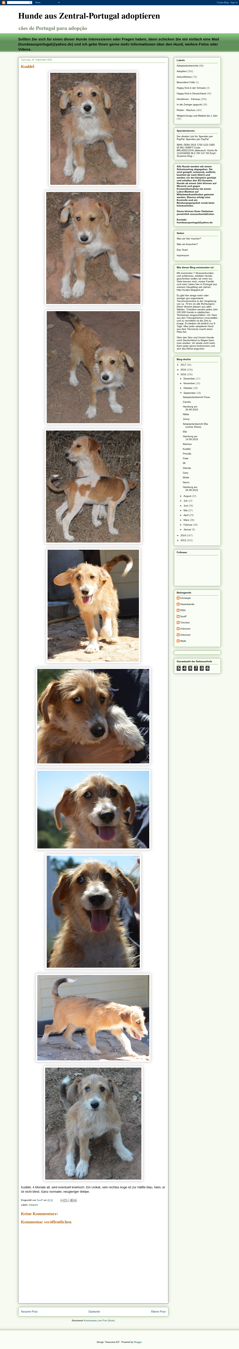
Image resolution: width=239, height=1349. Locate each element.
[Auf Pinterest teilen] (75, 1200)
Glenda (187, 468)
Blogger (138, 1342)
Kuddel (187, 449)
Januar (188, 529)
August (188, 496)
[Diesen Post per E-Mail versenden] (62, 1200)
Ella (185, 431)
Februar (188, 524)
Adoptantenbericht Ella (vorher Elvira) (195, 425)
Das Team (182, 249)
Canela (187, 401)
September (190, 393)
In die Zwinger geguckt (189, 104)
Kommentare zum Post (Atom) (99, 1320)
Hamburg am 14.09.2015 (190, 438)
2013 (184, 540)
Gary (185, 472)
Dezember (190, 378)
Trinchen (185, 622)
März (187, 520)
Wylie (183, 640)
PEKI (183, 610)
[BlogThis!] (65, 1200)
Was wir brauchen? (187, 244)
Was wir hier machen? (189, 238)
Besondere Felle (186, 82)
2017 (184, 364)
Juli (186, 500)
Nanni (186, 482)
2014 (184, 535)
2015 (184, 374)
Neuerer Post (29, 1311)
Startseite (94, 1311)
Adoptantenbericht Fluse (196, 397)
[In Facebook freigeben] (72, 1200)
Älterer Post (158, 1311)
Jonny (186, 419)
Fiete (185, 458)
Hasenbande (187, 604)
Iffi (184, 463)
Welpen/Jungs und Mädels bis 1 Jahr (197, 115)
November (190, 383)
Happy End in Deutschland (191, 93)
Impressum (183, 255)
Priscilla (187, 453)
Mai (186, 510)
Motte (186, 477)
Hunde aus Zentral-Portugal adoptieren (89, 15)
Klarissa (187, 444)
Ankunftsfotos (184, 76)
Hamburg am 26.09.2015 (190, 408)
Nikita (186, 414)
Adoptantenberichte (187, 65)
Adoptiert (33, 1205)
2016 (184, 369)
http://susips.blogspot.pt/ (190, 289)
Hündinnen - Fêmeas (188, 99)
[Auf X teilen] (68, 1200)
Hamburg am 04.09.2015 (190, 488)
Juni (186, 505)
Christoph (185, 598)
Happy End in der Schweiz (191, 87)
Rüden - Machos (186, 110)
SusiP (183, 616)
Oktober (188, 388)
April (186, 515)
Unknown (185, 628)
